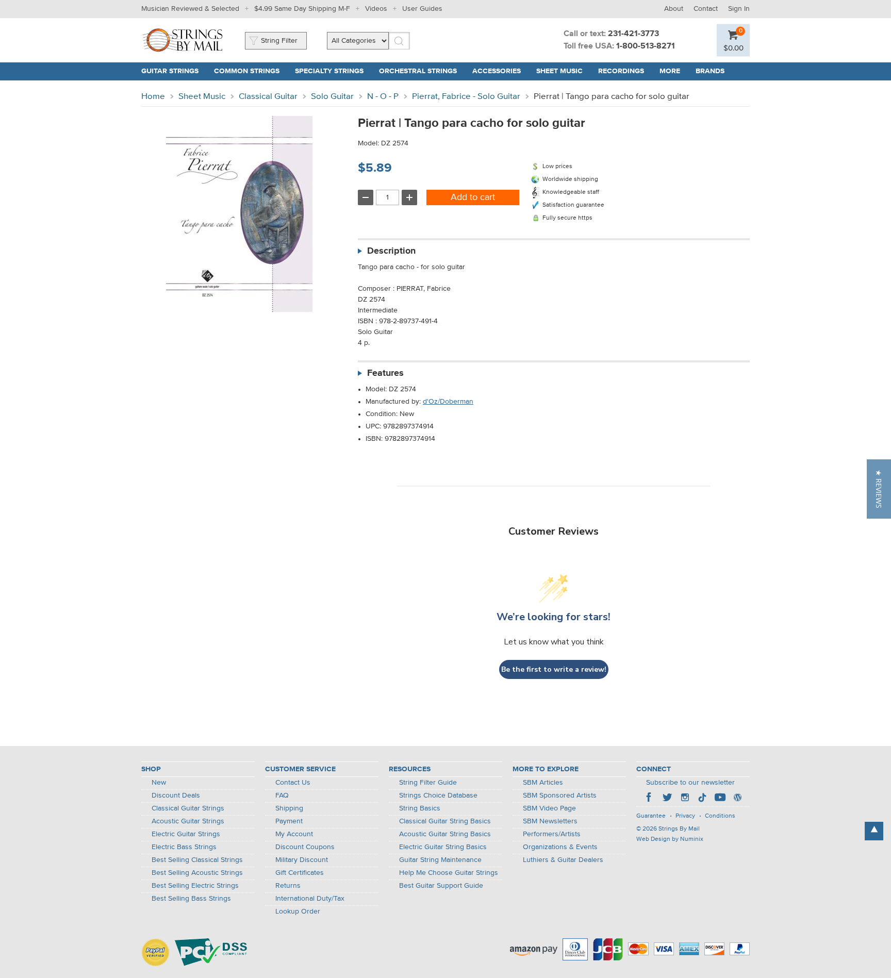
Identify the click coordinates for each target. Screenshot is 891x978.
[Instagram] (684, 798)
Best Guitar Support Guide (441, 885)
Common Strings (246, 71)
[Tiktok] (702, 798)
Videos (376, 8)
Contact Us (292, 782)
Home (153, 96)
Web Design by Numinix (669, 839)
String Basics (419, 808)
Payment (289, 821)
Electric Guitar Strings (186, 834)
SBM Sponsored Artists (560, 795)
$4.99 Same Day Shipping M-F (302, 8)
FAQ (282, 795)
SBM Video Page (549, 808)
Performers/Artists (552, 834)
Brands (710, 71)
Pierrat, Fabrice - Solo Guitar (466, 96)
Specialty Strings (329, 71)
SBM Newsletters (550, 821)
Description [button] (391, 251)
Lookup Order (297, 911)
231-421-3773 (633, 34)
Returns (288, 885)
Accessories (496, 71)
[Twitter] (667, 798)
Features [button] (385, 373)
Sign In (739, 8)
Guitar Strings (170, 71)
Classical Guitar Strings (188, 808)
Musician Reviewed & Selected (190, 8)
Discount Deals (176, 795)
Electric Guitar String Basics (443, 847)
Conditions (720, 816)
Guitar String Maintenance (440, 860)
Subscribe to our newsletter (690, 782)
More (669, 71)
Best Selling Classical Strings (197, 860)
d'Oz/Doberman (448, 401)
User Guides (422, 8)
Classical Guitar (268, 96)
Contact (706, 8)
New (159, 782)
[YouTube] (720, 798)
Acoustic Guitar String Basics (445, 834)
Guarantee (651, 816)
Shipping (289, 808)
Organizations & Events (560, 847)
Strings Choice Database (438, 795)
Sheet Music (559, 71)
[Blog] (737, 798)
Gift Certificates (299, 872)
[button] (879, 489)
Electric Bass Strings (184, 847)
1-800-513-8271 (645, 46)
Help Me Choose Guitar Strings (448, 872)
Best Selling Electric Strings (195, 885)
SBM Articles (543, 782)
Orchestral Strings (418, 71)
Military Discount (301, 860)
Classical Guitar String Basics (445, 821)
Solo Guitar (332, 96)
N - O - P (383, 96)
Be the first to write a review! (553, 669)
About (673, 8)
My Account (294, 834)
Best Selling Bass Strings (191, 898)
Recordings (621, 71)
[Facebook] (649, 798)
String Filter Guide (428, 782)
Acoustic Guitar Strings (188, 821)
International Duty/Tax (309, 898)
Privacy (685, 816)
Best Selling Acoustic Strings (197, 872)
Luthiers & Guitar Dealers (563, 860)
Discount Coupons (305, 847)
